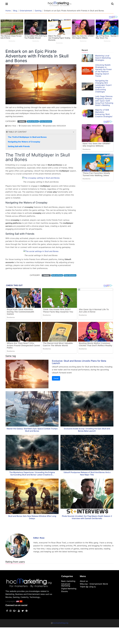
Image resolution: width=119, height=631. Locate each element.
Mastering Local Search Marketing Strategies (103, 57)
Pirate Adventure (45, 121)
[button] (73, 131)
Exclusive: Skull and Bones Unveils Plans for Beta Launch (79, 362)
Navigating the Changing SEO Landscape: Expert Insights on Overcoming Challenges (103, 86)
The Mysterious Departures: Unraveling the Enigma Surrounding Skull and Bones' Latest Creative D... (32, 473)
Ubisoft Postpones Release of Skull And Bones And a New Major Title (87, 473)
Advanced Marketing (65, 585)
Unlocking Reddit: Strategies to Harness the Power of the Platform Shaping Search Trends (103, 70)
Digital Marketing (68, 588)
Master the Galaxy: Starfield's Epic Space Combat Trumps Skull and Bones (32, 429)
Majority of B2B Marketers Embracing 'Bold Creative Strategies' (104, 113)
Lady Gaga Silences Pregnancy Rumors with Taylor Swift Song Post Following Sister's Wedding (104, 100)
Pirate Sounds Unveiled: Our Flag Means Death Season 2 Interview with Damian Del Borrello (87, 517)
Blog (15, 10)
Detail (56, 378)
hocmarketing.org (60, 623)
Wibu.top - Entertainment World (94, 584)
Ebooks (64, 591)
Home (8, 10)
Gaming (38, 10)
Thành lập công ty (88, 587)
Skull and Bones (33, 121)
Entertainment (26, 10)
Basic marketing (68, 581)
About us (84, 581)
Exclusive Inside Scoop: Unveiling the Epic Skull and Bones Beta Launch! (87, 429)
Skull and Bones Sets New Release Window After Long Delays (32, 517)
